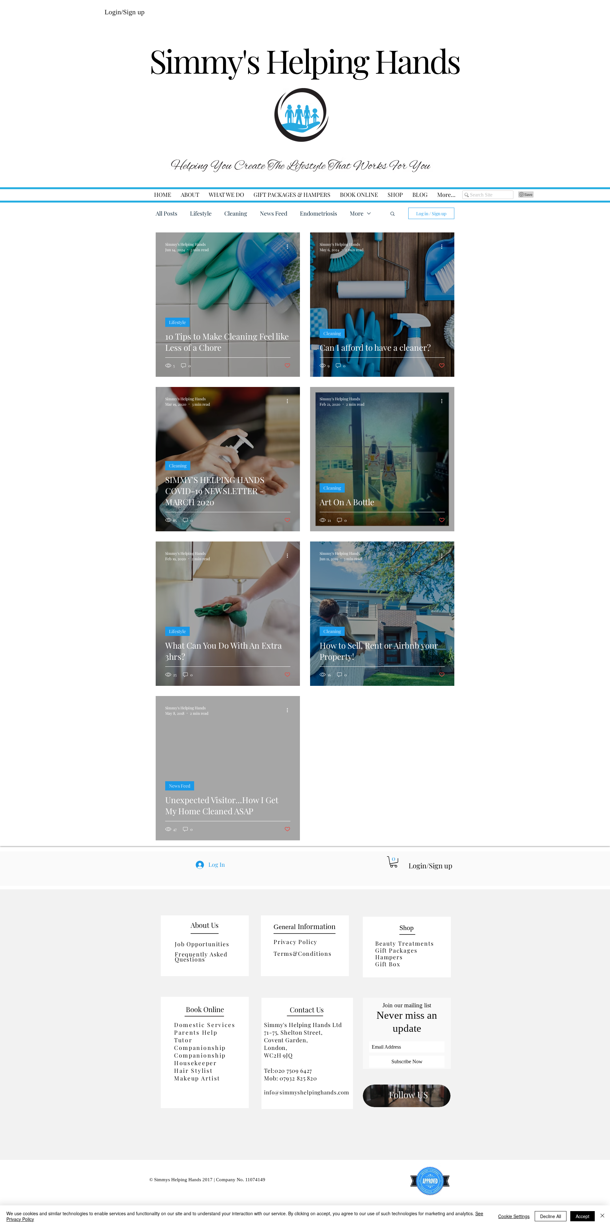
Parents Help (195, 1032)
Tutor (183, 1040)
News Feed (273, 213)
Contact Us (307, 1009)
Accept (582, 1216)
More (356, 213)
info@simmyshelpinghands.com (306, 1092)
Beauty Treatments (404, 943)
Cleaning (235, 213)
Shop (406, 928)
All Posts (166, 213)
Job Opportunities (202, 944)
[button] (226, 195)
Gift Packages (396, 950)
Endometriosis (318, 213)
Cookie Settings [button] (514, 1216)
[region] (407, 1095)
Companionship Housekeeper (200, 1059)
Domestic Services (204, 1025)
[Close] (602, 1216)
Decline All (550, 1216)
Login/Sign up (125, 12)
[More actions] (289, 247)
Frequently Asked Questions (201, 956)
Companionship (200, 1047)
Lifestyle (201, 213)
